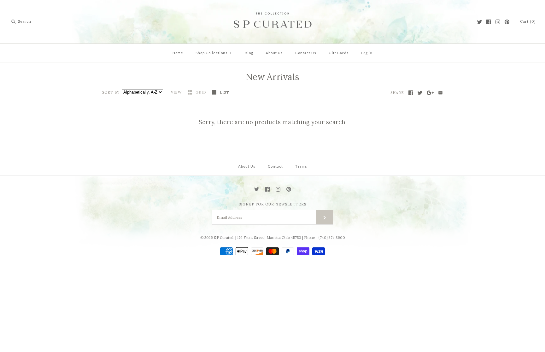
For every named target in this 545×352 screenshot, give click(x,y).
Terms (301, 166)
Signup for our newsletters (272, 204)
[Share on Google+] (430, 92)
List (224, 92)
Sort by (111, 92)
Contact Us (305, 53)
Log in (366, 53)
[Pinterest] (507, 22)
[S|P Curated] (272, 10)
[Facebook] (488, 22)
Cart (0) (528, 21)
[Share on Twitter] (420, 92)
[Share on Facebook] (410, 92)
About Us (274, 53)
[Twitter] (479, 22)
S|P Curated (223, 237)
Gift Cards (339, 53)
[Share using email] (440, 92)
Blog (249, 53)
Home (178, 53)
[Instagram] (497, 22)
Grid (201, 92)
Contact (275, 166)
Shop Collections (214, 53)
